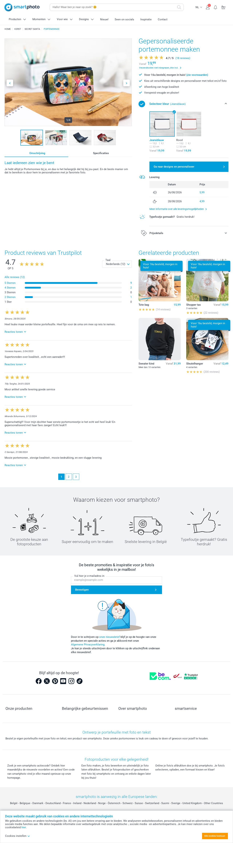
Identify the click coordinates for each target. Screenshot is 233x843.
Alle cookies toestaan (214, 836)
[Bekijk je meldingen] (216, 7)
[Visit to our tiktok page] (79, 681)
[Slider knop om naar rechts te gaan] (126, 83)
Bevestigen (82, 589)
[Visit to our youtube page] (63, 681)
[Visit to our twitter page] (47, 681)
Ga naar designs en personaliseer (174, 166)
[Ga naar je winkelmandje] (223, 7)
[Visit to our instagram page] (71, 681)
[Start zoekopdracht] (179, 7)
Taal (107, 260)
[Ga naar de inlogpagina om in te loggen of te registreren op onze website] (208, 7)
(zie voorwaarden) (197, 75)
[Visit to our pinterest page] (55, 681)
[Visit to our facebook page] (38, 681)
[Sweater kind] (160, 339)
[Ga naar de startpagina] (22, 7)
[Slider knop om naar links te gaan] (10, 83)
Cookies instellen (15, 836)
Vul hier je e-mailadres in (89, 576)
